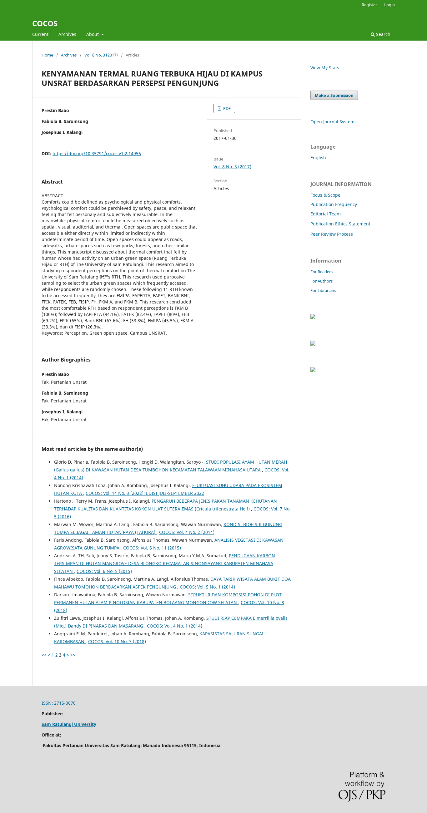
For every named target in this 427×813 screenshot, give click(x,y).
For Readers (321, 271)
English (318, 157)
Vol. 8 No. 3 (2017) (101, 55)
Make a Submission (334, 95)
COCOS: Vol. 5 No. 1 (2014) (207, 587)
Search (382, 34)
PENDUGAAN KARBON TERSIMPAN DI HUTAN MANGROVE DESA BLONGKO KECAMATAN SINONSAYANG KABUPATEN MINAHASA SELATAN (164, 563)
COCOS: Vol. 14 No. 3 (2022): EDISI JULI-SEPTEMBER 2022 (145, 493)
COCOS (45, 23)
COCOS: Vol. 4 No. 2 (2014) (186, 532)
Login (389, 4)
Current (40, 34)
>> (72, 655)
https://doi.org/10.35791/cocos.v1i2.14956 (97, 153)
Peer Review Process (331, 234)
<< (44, 655)
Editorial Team (325, 214)
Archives (67, 34)
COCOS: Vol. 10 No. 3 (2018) (117, 641)
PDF (226, 108)
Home (47, 55)
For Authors (321, 281)
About (93, 34)
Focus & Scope (325, 195)
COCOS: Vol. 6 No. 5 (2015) (104, 571)
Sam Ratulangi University (69, 724)
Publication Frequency (333, 204)
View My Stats (324, 68)
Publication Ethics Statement (340, 224)
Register (369, 4)
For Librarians (323, 290)
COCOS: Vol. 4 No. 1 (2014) (174, 626)
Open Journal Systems (333, 122)
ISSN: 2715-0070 (59, 703)
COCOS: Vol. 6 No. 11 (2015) (152, 548)
